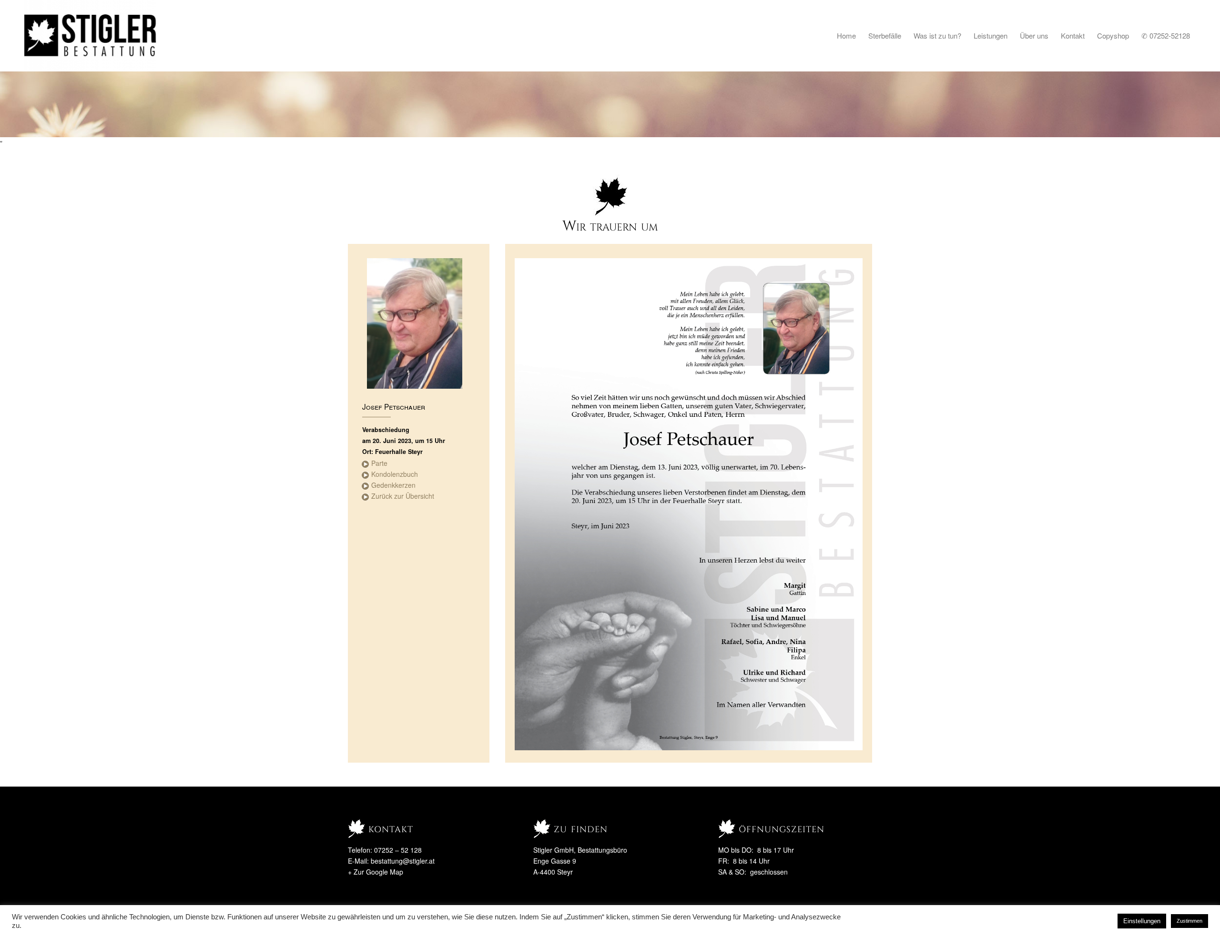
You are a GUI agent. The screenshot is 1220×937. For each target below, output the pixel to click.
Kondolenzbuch (394, 474)
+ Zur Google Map (375, 872)
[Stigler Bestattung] (91, 35)
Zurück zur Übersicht (402, 496)
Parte (379, 463)
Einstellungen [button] (1141, 921)
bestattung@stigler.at (403, 861)
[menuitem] (846, 35)
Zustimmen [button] (1189, 921)
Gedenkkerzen (393, 485)
